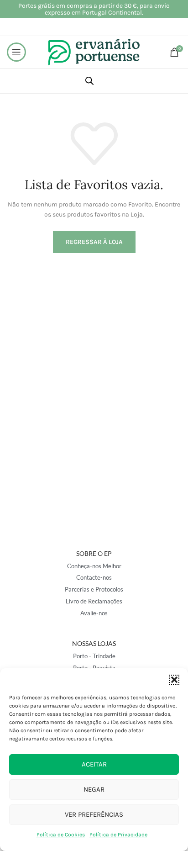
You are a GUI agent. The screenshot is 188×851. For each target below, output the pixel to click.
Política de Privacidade (118, 834)
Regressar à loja (94, 242)
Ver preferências (94, 814)
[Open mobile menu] (16, 52)
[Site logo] (94, 51)
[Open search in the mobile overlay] (89, 81)
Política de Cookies (61, 834)
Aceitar (94, 764)
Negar (94, 789)
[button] (174, 679)
